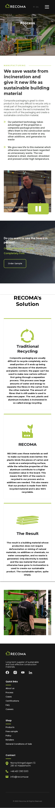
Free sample (12, 731)
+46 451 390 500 (19, 771)
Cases (9, 696)
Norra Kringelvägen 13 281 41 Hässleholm (22, 764)
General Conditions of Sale (19, 744)
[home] (17, 7)
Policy (8, 735)
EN (37, 7)
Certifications (12, 700)
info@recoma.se (19, 777)
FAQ (8, 705)
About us (10, 688)
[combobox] (35, 7)
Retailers (10, 739)
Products (10, 727)
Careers (9, 709)
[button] (47, 7)
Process (9, 692)
